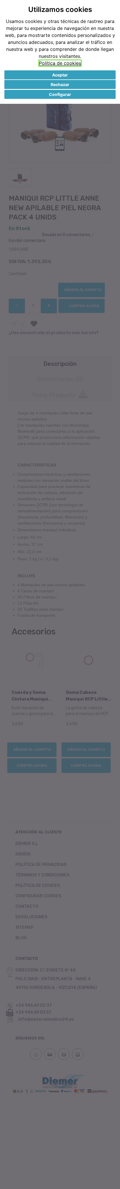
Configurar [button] (60, 94)
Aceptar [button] (60, 74)
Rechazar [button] (60, 84)
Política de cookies (60, 63)
